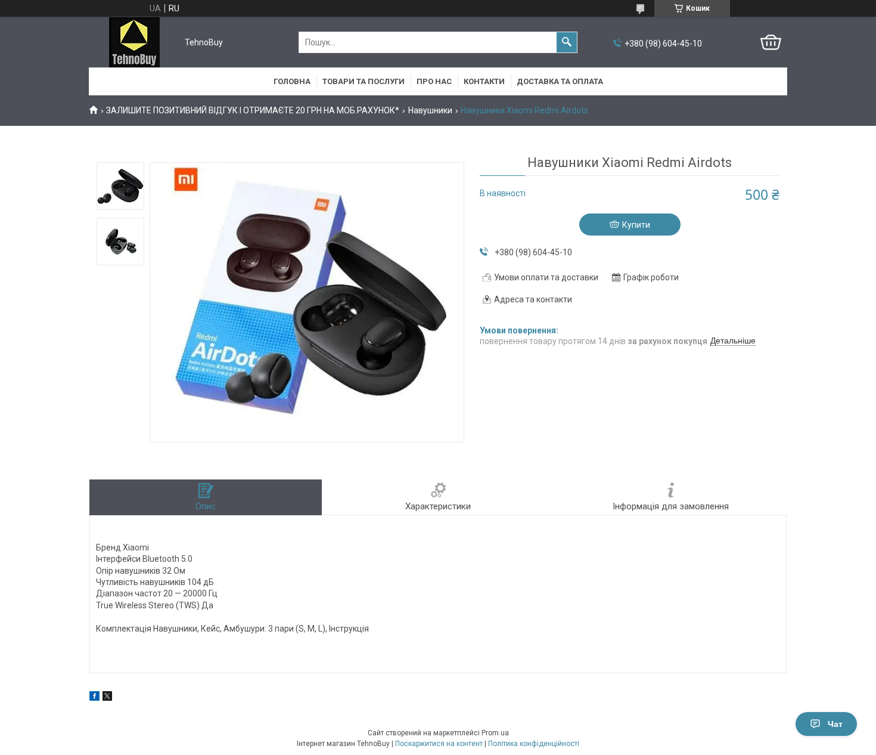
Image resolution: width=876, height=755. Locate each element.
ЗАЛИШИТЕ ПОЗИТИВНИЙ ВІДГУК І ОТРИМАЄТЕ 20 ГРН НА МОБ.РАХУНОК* (252, 110)
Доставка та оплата (560, 81)
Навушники (430, 110)
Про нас (434, 81)
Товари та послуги (363, 81)
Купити (636, 225)
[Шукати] (567, 42)
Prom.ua (495, 733)
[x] (107, 698)
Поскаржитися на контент (439, 743)
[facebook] (94, 698)
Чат (835, 724)
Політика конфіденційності (533, 743)
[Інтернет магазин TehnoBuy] (134, 42)
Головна (292, 81)
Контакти (484, 81)
